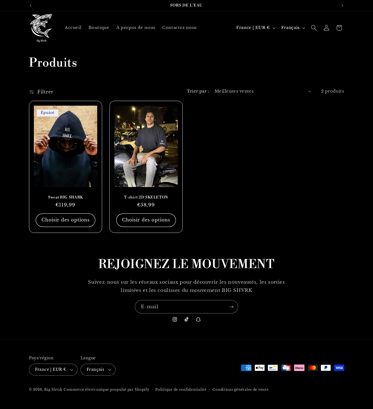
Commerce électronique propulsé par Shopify (107, 390)
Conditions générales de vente (240, 390)
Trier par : (198, 91)
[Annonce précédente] (31, 5)
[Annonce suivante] (342, 5)
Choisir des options (65, 220)
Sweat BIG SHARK (65, 197)
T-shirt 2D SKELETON (146, 197)
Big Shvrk (53, 390)
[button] (313, 28)
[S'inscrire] (231, 306)
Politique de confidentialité (181, 390)
